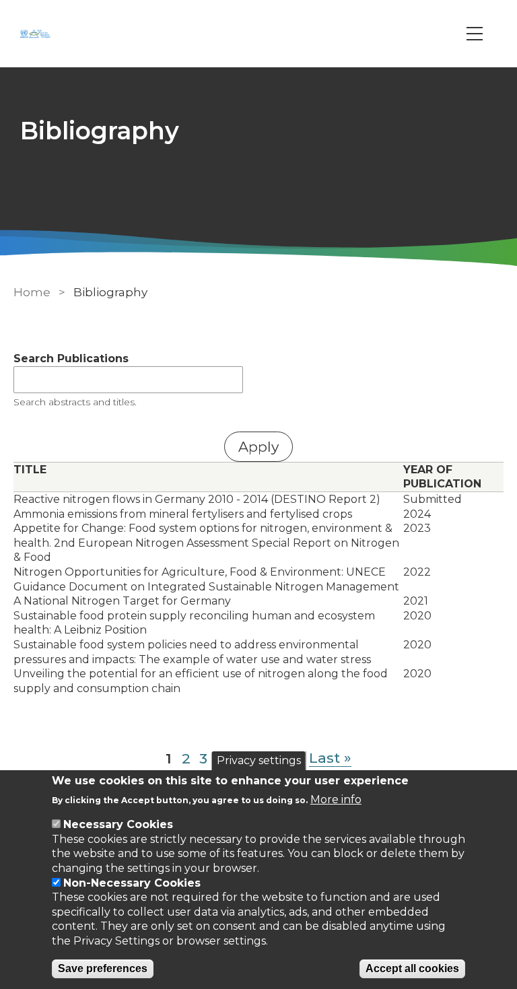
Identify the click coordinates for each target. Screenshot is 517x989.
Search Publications (71, 358)
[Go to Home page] (37, 33)
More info (335, 799)
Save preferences (102, 968)
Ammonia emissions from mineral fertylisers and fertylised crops (182, 514)
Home (31, 292)
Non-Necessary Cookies (132, 883)
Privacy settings (259, 760)
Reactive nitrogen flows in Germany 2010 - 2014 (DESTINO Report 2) (196, 499)
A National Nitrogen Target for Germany (122, 600)
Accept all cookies (412, 968)
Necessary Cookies (118, 824)
